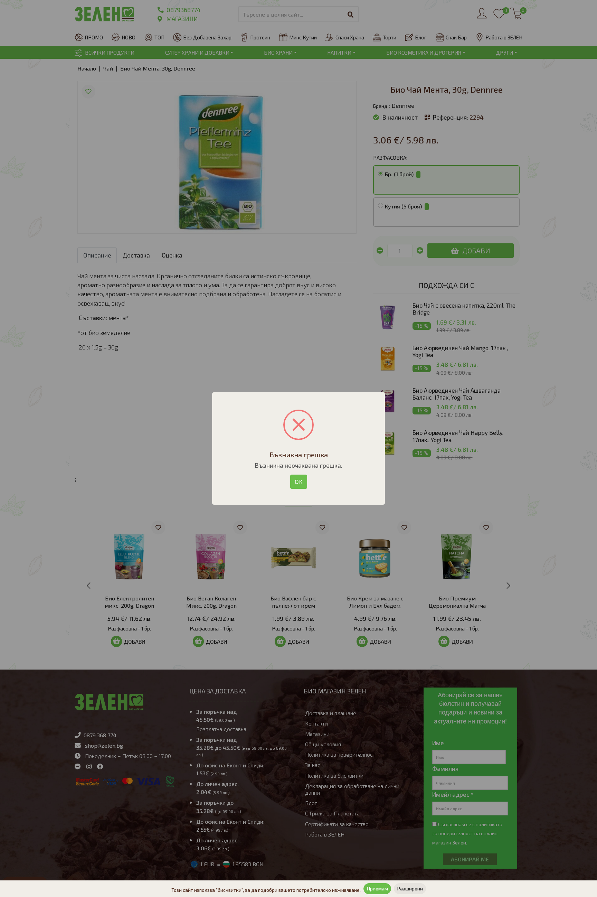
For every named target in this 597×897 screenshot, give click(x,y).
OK (299, 481)
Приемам (377, 888)
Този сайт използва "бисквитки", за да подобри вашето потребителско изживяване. (266, 890)
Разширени (410, 888)
